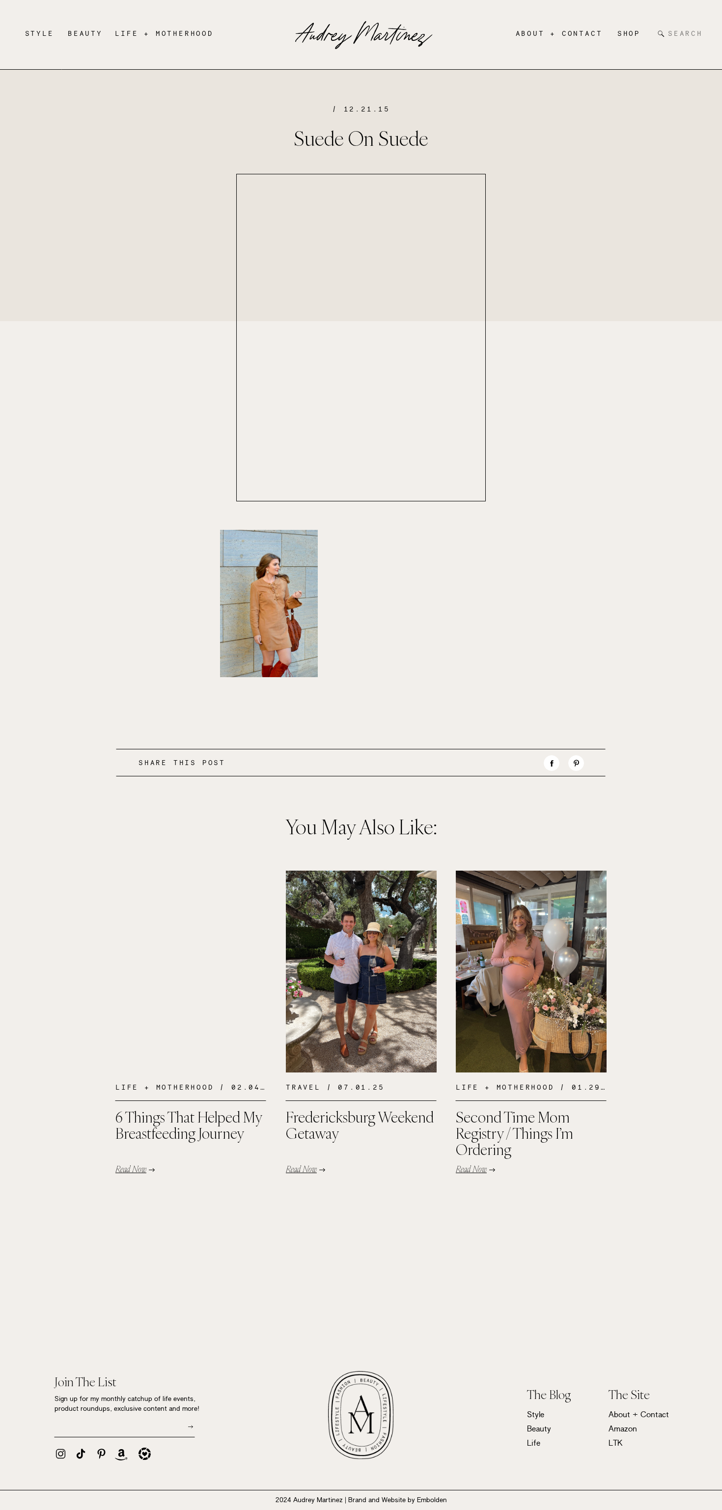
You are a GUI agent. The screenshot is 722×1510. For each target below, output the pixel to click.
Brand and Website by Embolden (397, 1500)
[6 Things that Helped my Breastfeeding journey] (190, 971)
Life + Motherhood (164, 1087)
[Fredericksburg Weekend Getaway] (361, 971)
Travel (303, 1087)
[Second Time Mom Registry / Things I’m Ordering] (531, 971)
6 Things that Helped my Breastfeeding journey (188, 1125)
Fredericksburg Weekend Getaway (360, 1125)
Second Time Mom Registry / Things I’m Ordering (514, 1133)
